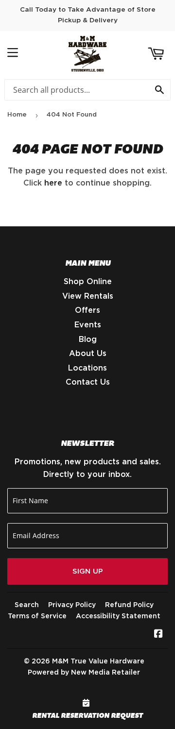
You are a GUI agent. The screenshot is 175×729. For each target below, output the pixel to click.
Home (17, 115)
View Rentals (87, 296)
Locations (87, 368)
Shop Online (88, 282)
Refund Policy (129, 605)
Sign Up (87, 571)
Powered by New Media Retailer (84, 672)
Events (87, 325)
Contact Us (88, 382)
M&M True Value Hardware (98, 661)
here (53, 183)
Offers (87, 310)
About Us (87, 353)
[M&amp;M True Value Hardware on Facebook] (158, 635)
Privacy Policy (72, 605)
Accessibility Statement (118, 616)
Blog (88, 339)
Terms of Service (37, 616)
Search (27, 605)
